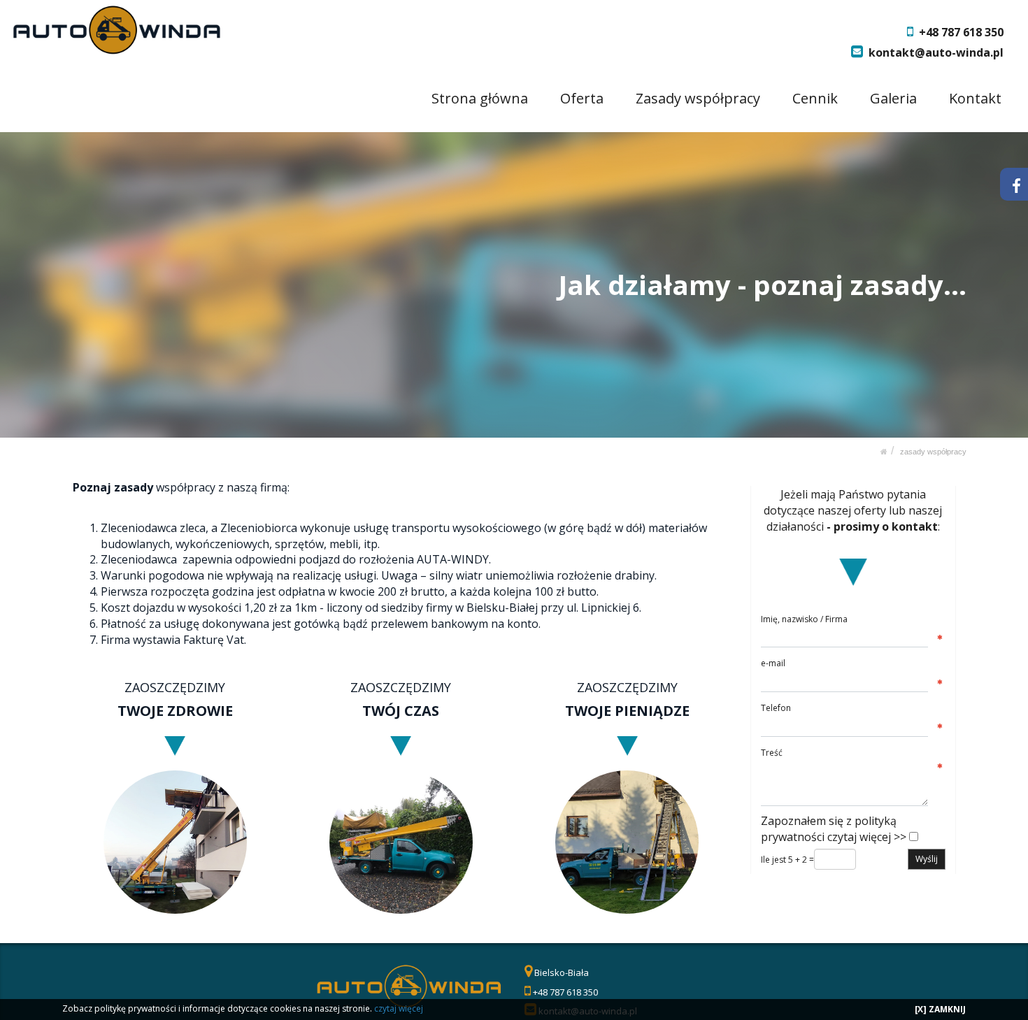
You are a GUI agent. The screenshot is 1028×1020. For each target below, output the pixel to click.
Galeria (893, 98)
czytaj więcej (398, 1008)
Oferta (582, 98)
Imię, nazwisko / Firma (804, 619)
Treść (772, 753)
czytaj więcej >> (866, 837)
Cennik (815, 98)
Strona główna (479, 98)
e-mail (773, 663)
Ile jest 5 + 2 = (787, 859)
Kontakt (975, 98)
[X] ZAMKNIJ (940, 1009)
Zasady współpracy (698, 98)
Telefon (776, 708)
